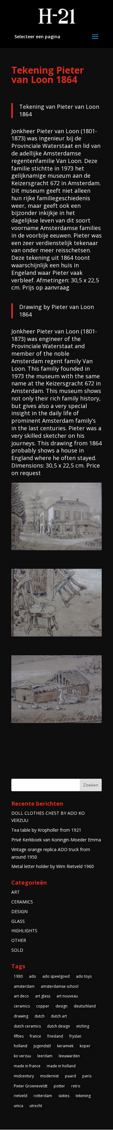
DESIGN (19, 911)
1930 (18, 976)
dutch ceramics (27, 1026)
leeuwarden (69, 1056)
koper (85, 1046)
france (35, 1036)
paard (70, 1076)
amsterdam (24, 986)
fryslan (75, 1036)
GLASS (18, 921)
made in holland (61, 1066)
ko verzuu (22, 1056)
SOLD (17, 950)
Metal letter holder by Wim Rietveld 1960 (52, 866)
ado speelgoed (56, 976)
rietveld (20, 1095)
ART (15, 892)
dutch (40, 1016)
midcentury (24, 1076)
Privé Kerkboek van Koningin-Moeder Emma (56, 840)
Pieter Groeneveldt (30, 1086)
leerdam (44, 1056)
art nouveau (67, 996)
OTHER (18, 940)
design (61, 1006)
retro (75, 1086)
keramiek (65, 1046)
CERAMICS (22, 902)
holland (20, 1046)
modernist (49, 1076)
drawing (21, 1016)
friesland (55, 1036)
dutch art (59, 1016)
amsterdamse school (59, 986)
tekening (83, 1095)
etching (82, 1026)
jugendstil (42, 1046)
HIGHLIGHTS (24, 931)
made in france (27, 1066)
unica (18, 1105)
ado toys (84, 976)
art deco (21, 996)
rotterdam (43, 1095)
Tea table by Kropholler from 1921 (46, 830)
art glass (42, 996)
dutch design (58, 1026)
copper (42, 1006)
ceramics (22, 1006)
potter (59, 1086)
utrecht (36, 1105)
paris (86, 1076)
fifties (19, 1036)
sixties (63, 1095)
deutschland (85, 1006)
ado (32, 976)
